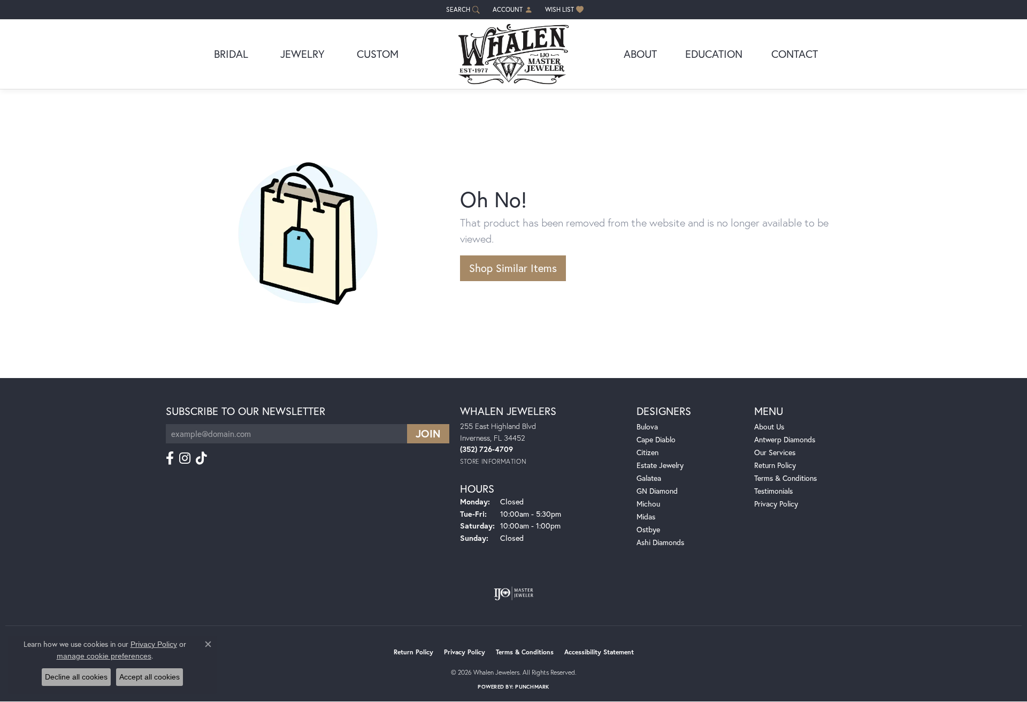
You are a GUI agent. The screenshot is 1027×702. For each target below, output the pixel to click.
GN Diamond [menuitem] (657, 491)
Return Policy (775, 465)
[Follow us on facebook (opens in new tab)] (170, 458)
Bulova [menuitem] (647, 426)
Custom (377, 54)
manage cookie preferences (104, 656)
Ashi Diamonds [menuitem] (660, 542)
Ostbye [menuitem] (648, 529)
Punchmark (532, 686)
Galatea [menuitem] (649, 478)
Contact (794, 54)
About (640, 54)
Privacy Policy (776, 504)
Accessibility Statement (599, 652)
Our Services (774, 452)
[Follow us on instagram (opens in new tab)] (184, 458)
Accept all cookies (149, 677)
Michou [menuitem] (648, 504)
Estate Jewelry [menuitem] (660, 465)
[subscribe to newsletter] (428, 433)
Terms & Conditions (785, 478)
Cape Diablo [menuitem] (656, 439)
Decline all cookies (76, 677)
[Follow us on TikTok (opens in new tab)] (201, 458)
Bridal (231, 54)
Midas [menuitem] (646, 516)
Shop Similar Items (513, 268)
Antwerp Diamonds (784, 439)
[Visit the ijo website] (514, 593)
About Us (769, 426)
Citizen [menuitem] (647, 452)
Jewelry (302, 54)
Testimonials (773, 491)
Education (713, 54)
